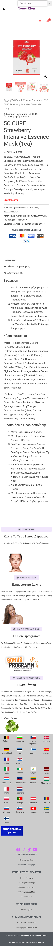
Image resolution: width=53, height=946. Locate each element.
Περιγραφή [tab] (10, 260)
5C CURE (33, 114)
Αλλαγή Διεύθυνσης (27, 883)
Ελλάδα (33, 753)
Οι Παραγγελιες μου (26, 887)
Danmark (46, 741)
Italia (7, 773)
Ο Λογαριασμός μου (26, 892)
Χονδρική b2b (26, 910)
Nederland (20, 793)
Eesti (20, 753)
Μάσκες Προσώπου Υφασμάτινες (28, 224)
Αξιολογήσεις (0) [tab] (13, 273)
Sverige (46, 812)
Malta (6, 793)
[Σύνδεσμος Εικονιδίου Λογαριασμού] (4, 9)
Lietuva (33, 783)
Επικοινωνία (26, 896)
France (6, 763)
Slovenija (6, 812)
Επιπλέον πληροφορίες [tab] (17, 266)
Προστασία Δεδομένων (26, 923)
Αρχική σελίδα (11, 100)
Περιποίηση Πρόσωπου (16, 116)
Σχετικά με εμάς (26, 860)
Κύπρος (33, 773)
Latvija (46, 773)
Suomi (6, 822)
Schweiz (33, 813)
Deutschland (7, 753)
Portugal (20, 803)
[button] (46, 58)
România (46, 803)
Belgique (6, 741)
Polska (6, 802)
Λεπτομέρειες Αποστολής (26, 927)
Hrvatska (19, 763)
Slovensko (20, 812)
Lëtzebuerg (6, 783)
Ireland (20, 772)
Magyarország (46, 783)
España (46, 753)
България (20, 741)
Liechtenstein (20, 783)
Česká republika (33, 742)
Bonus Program (26, 878)
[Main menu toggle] (40, 21)
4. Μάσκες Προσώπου (32, 100)
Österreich (33, 803)
